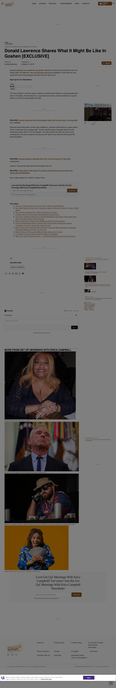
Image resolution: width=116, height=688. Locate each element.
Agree (88, 678)
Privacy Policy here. (46, 679)
